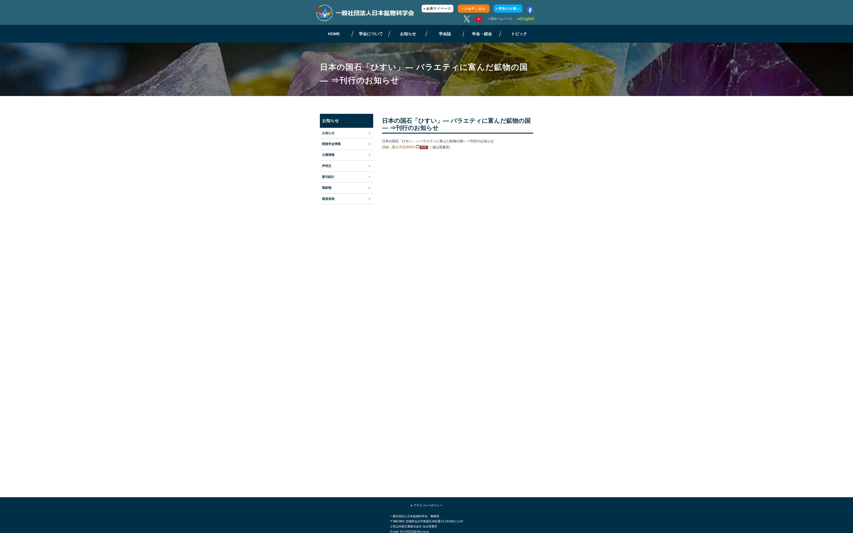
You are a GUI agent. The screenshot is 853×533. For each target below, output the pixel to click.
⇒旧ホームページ (499, 18)
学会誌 (445, 34)
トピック (519, 34)
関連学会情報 (331, 144)
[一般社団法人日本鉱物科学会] (370, 13)
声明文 (326, 166)
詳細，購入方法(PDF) (398, 147)
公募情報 (328, 154)
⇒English (525, 18)
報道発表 (328, 198)
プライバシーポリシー (427, 505)
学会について (371, 34)
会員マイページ (438, 8)
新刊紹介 (328, 176)
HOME (334, 34)
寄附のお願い (509, 8)
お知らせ (408, 34)
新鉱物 (326, 187)
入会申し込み (475, 8)
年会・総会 (482, 34)
